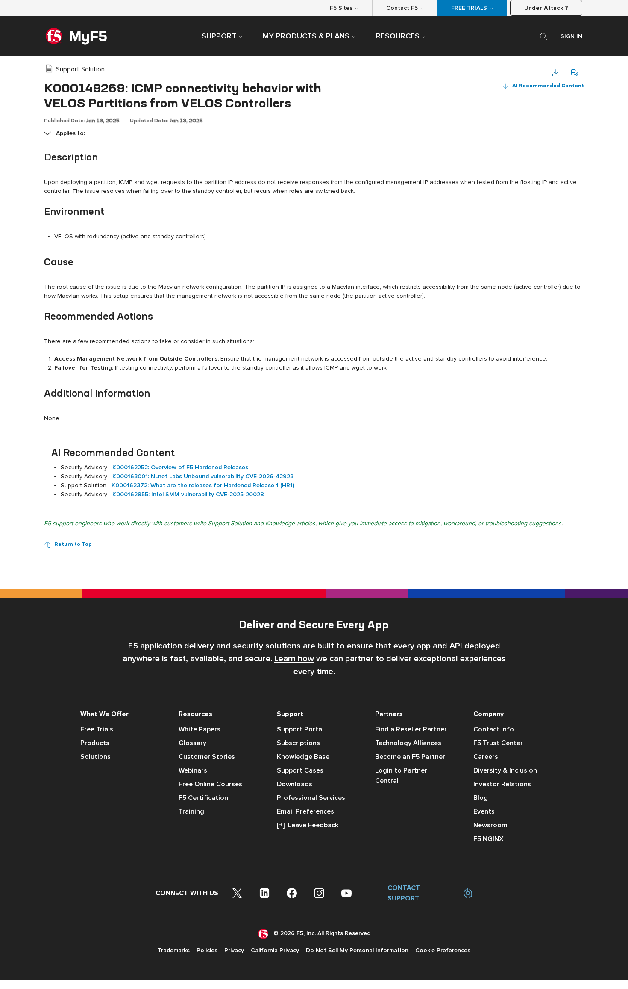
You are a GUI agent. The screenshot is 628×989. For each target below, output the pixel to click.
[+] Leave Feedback (307, 825)
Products (94, 743)
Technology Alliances (408, 743)
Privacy (234, 950)
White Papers (199, 729)
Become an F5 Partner (410, 756)
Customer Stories (207, 756)
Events (484, 811)
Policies (207, 950)
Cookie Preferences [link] (442, 950)
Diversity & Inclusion (505, 770)
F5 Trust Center (498, 743)
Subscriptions (298, 743)
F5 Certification (203, 798)
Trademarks (174, 950)
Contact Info (493, 729)
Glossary (192, 743)
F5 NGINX (488, 839)
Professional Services (311, 798)
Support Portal (300, 729)
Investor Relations (502, 784)
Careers (485, 756)
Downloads (294, 784)
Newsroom (490, 825)
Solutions (95, 756)
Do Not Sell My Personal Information (357, 950)
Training (191, 811)
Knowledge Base (303, 756)
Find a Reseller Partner (411, 729)
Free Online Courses (210, 784)
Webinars (193, 770)
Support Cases (300, 770)
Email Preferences (305, 811)
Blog (480, 798)
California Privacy (275, 950)
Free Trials (96, 729)
